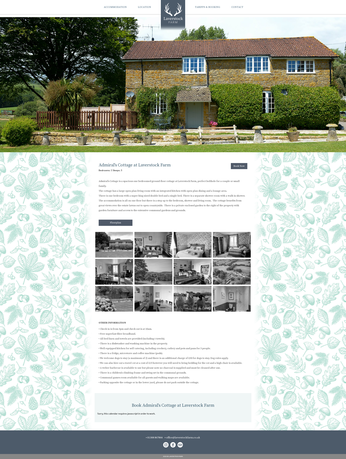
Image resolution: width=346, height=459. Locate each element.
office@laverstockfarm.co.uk (183, 437)
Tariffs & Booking (207, 7)
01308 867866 (155, 437)
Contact (237, 7)
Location (144, 7)
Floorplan (115, 222)
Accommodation (115, 7)
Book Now (239, 166)
